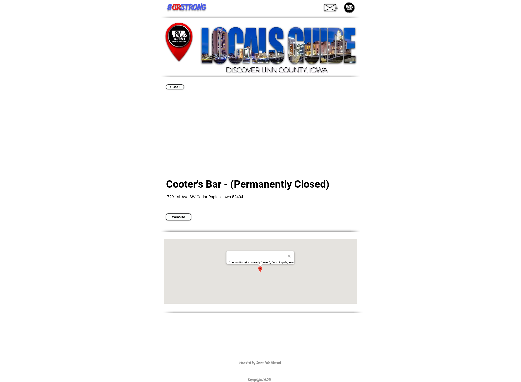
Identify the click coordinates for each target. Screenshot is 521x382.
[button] (178, 216)
